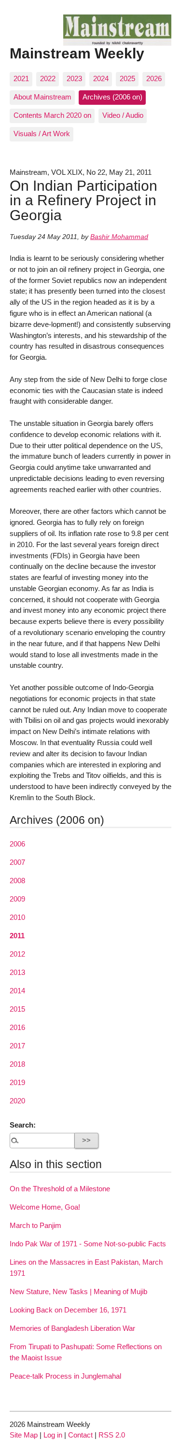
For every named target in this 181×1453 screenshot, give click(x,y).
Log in (52, 1435)
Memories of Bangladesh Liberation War (72, 1328)
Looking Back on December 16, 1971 (68, 1310)
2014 (17, 991)
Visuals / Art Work (42, 133)
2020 (17, 1101)
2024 (101, 78)
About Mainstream (42, 97)
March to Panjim (35, 1225)
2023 (74, 78)
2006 (17, 844)
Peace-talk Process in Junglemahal (65, 1376)
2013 (17, 972)
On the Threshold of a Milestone (60, 1189)
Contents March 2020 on (52, 115)
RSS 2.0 (111, 1435)
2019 (17, 1082)
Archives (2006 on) (112, 97)
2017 (17, 1046)
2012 (17, 954)
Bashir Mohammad (119, 236)
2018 (17, 1064)
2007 (17, 862)
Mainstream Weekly (77, 53)
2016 (17, 1027)
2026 (154, 78)
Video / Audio (122, 115)
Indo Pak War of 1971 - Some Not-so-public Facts (88, 1244)
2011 (17, 935)
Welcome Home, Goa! (45, 1207)
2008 (17, 880)
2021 (21, 78)
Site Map (24, 1435)
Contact (80, 1435)
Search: (23, 1125)
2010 (17, 917)
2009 (17, 899)
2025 (127, 78)
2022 (48, 78)
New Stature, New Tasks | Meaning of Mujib (78, 1291)
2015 (17, 1009)
